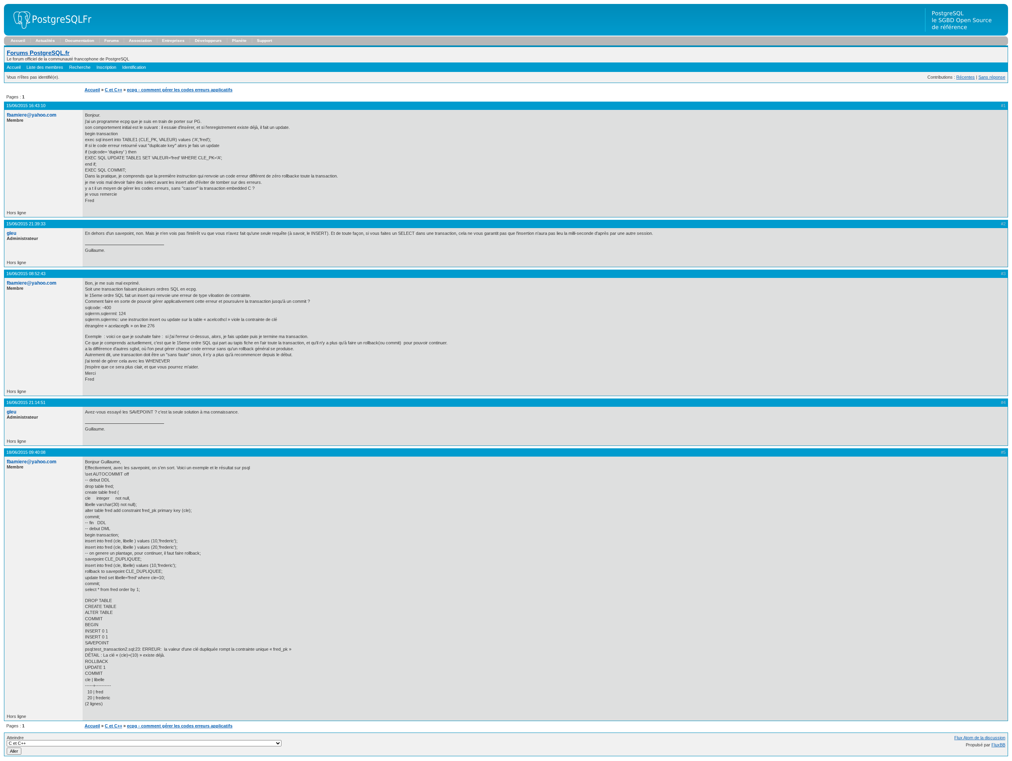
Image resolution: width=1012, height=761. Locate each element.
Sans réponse (991, 77)
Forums (111, 40)
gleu (11, 233)
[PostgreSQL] (49, 34)
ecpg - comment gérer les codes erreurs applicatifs (179, 89)
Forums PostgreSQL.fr (38, 52)
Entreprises (173, 40)
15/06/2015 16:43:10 (25, 105)
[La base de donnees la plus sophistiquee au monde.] (966, 34)
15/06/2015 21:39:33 (25, 223)
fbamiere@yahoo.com (32, 115)
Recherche (80, 67)
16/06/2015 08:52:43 (25, 273)
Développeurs (208, 40)
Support (264, 40)
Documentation (79, 40)
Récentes (965, 77)
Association (140, 40)
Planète (239, 40)
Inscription (106, 67)
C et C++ (113, 89)
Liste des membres (44, 67)
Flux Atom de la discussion (979, 737)
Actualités (45, 40)
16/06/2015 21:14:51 (25, 402)
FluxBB (998, 744)
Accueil (18, 40)
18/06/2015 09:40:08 (25, 452)
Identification (134, 67)
